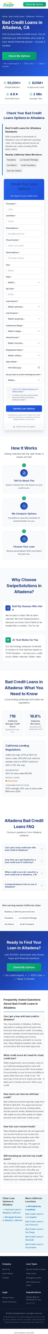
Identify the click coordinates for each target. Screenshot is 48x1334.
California (30, 16)
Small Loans (31, 1273)
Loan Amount (12, 301)
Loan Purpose (12, 313)
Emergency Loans (33, 1278)
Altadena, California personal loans (19, 912)
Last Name (11, 216)
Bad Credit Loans (16, 16)
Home (4, 16)
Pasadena (11, 160)
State (9, 277)
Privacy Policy (17, 391)
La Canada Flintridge (29, 160)
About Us (6, 1269)
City (8, 265)
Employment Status (15, 350)
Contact (5, 1278)
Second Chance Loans (35, 1269)
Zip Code (10, 289)
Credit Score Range (14, 325)
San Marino (12, 165)
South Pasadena (28, 165)
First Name (11, 204)
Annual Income (13, 337)
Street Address (13, 252)
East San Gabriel (14, 171)
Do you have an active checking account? (24, 374)
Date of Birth (12, 362)
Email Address (12, 228)
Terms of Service (28, 389)
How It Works (7, 1273)
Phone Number (13, 240)
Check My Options (34, 4)
